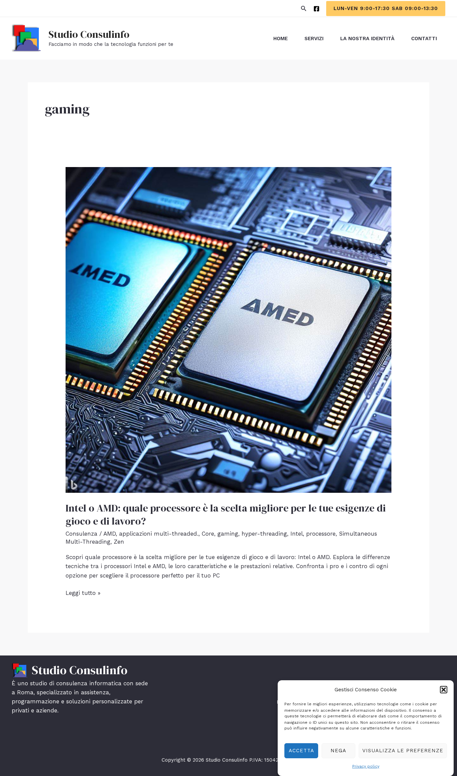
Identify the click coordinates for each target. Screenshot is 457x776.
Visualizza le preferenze (402, 750)
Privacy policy (365, 766)
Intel (296, 533)
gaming (227, 533)
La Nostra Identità (367, 38)
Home (280, 38)
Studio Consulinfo (89, 34)
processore (321, 533)
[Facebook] (316, 9)
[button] (443, 689)
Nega (338, 750)
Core (208, 533)
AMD (109, 533)
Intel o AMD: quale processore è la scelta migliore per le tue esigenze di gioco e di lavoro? (226, 514)
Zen (119, 541)
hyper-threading (264, 533)
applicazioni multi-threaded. (158, 533)
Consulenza (81, 533)
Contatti (424, 38)
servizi (314, 38)
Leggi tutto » (83, 593)
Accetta (301, 750)
